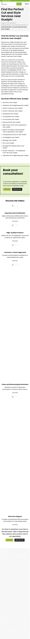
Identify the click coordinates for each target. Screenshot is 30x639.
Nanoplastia (6, 589)
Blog (2, 601)
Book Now (7, 189)
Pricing (3, 595)
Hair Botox (5, 586)
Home (3, 23)
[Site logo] (4, 4)
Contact (3, 604)
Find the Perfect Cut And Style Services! (13, 25)
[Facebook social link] (2, 563)
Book (19, 4)
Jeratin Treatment (8, 583)
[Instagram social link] (4, 563)
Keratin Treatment (8, 577)
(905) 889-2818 (17, 189)
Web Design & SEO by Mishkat (15, 636)
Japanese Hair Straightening (11, 580)
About (3, 598)
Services (3, 574)
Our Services (11, 23)
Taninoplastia (6, 592)
